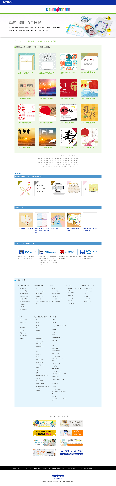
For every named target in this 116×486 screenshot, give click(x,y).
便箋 (37, 370)
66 (52, 164)
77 (46, 166)
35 (50, 160)
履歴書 (37, 367)
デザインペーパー (40, 383)
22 (55, 158)
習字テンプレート (40, 343)
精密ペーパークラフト (57, 293)
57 (69, 162)
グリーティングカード (41, 291)
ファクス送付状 (39, 359)
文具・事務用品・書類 (40, 317)
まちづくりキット (56, 383)
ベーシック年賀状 (24, 291)
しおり (37, 335)
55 (63, 162)
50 (50, 162)
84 (65, 166)
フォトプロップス (24, 322)
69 (60, 164)
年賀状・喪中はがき (24, 285)
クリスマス (22, 327)
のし (37, 319)
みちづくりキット (56, 353)
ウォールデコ (71, 292)
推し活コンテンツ (56, 288)
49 (47, 162)
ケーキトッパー (87, 301)
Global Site (37, 468)
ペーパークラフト (56, 291)
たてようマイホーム (56, 371)
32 (41, 160)
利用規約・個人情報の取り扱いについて (54, 468)
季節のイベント (23, 333)
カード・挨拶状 (38, 285)
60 (77, 162)
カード (37, 288)
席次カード (38, 299)
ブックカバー (39, 333)
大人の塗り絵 (55, 296)
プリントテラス (18, 41)
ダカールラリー (55, 396)
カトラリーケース (88, 288)
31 (39, 160)
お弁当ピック (87, 299)
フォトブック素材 (56, 301)
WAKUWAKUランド (56, 368)
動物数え (54, 329)
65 (50, 164)
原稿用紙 (38, 330)
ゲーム (53, 332)
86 (70, 166)
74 (74, 164)
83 (62, 166)
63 (44, 164)
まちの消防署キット (56, 348)
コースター (86, 296)
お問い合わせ (17, 468)
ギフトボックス (23, 335)
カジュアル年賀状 (24, 293)
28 (71, 158)
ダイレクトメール (40, 365)
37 (55, 160)
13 (69, 156)
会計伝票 (38, 378)
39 (60, 160)
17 (41, 158)
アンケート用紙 (39, 381)
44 (74, 160)
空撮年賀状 (22, 304)
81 (57, 166)
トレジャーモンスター (57, 389)
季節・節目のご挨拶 (30, 41)
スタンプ (38, 349)
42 (69, 160)
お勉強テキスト (39, 338)
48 (44, 162)
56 (66, 162)
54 (60, 162)
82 (59, 166)
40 (63, 160)
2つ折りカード (39, 293)
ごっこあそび (55, 340)
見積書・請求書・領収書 (42, 375)
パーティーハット (24, 325)
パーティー (21, 317)
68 (58, 164)
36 (52, 160)
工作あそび (54, 386)
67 (55, 164)
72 (69, 164)
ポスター (38, 357)
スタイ (85, 293)
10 (61, 156)
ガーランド (70, 295)
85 (68, 166)
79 (51, 166)
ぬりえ (53, 319)
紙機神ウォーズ (55, 376)
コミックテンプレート (41, 341)
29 (74, 158)
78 (49, 166)
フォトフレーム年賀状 (25, 296)
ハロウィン (22, 330)
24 (60, 158)
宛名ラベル (38, 354)
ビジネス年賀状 (23, 299)
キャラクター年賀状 (25, 301)
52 (55, 162)
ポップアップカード (40, 296)
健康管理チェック (40, 346)
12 (66, 156)
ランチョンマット (88, 291)
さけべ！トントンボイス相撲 (59, 374)
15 (74, 156)
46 (39, 162)
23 (58, 158)
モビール (70, 300)
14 (72, 156)
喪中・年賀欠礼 (23, 309)
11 (64, 156)
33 (44, 160)
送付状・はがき (39, 362)
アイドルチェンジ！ (56, 356)
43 (71, 160)
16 (39, 158)
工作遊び (54, 334)
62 (41, 164)
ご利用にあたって (73, 468)
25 (63, 158)
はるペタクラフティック (58, 350)
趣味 (51, 285)
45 (77, 160)
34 (47, 160)
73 (71, 164)
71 (66, 164)
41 (66, 160)
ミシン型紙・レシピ (56, 299)
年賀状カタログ (23, 288)
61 (39, 164)
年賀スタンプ (23, 307)
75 (77, 164)
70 (63, 164)
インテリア (69, 285)
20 (50, 158)
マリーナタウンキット (57, 363)
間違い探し (54, 322)
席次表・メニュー (24, 338)
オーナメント (71, 303)
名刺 (37, 351)
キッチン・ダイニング (88, 285)
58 (71, 162)
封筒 (37, 373)
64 (47, 164)
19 (47, 158)
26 (66, 158)
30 (77, 158)
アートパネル (71, 298)
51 (52, 162)
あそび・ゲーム (54, 317)
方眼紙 (37, 325)
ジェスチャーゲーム (56, 337)
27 (69, 158)
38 (58, 160)
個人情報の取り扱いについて (89, 468)
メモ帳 (37, 322)
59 (74, 162)
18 (44, 158)
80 (54, 166)
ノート (37, 327)
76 (43, 166)
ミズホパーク (55, 343)
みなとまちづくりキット (58, 366)
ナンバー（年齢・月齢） (26, 319)
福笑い (53, 345)
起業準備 (38, 390)
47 (41, 162)
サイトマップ (27, 468)
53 (58, 162)
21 (52, 158)
